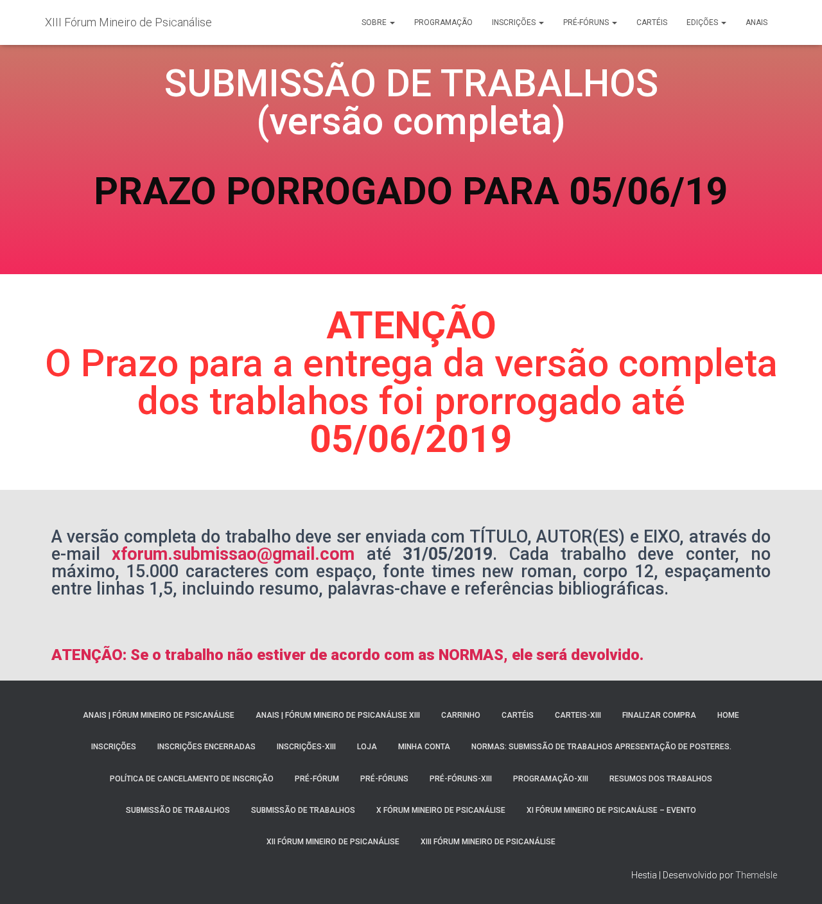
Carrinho (460, 715)
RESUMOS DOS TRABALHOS (660, 778)
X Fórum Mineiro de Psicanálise (440, 810)
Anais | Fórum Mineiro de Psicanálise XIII (338, 715)
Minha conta (424, 746)
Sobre (375, 22)
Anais (756, 22)
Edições (703, 22)
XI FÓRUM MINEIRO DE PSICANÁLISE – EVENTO (611, 810)
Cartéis (651, 22)
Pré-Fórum (317, 778)
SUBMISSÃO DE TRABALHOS (178, 810)
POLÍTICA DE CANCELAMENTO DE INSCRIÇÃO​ (192, 778)
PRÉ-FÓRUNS (384, 778)
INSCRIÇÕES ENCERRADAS (206, 746)
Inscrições (515, 22)
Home (728, 715)
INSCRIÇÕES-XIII (306, 746)
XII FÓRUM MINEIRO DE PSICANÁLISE (333, 841)
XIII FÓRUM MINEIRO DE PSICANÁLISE (488, 841)
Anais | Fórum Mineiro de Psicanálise (158, 715)
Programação (443, 22)
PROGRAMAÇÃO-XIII (550, 778)
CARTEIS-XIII (578, 715)
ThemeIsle (756, 875)
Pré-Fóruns (587, 22)
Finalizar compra (659, 715)
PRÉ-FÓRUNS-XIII (461, 778)
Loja (367, 746)
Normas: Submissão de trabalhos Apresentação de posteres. (601, 746)
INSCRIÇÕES (113, 746)
